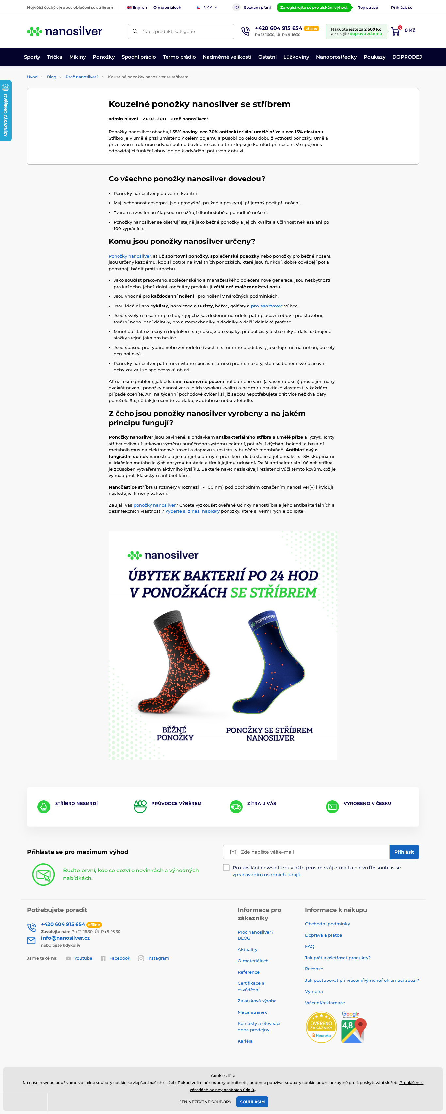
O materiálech (167, 7)
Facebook (119, 958)
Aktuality (247, 949)
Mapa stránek (252, 1012)
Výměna (314, 991)
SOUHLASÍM (252, 1101)
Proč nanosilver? (82, 76)
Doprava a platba (323, 935)
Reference (249, 972)
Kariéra (245, 1040)
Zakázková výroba (258, 1000)
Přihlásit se (401, 7)
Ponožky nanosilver (130, 256)
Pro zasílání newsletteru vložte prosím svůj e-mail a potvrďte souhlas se (317, 871)
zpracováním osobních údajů (266, 875)
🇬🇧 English (137, 7)
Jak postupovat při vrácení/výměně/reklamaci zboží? (362, 980)
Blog (51, 76)
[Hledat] (135, 31)
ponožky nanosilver (155, 505)
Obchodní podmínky (327, 923)
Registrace (368, 7)
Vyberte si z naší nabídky (192, 511)
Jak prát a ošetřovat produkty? (338, 957)
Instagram (158, 958)
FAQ (309, 946)
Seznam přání (257, 7)
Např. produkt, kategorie (168, 31)
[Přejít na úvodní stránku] (64, 31)
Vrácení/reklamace (325, 1002)
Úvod (32, 76)
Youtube (83, 958)
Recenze (314, 968)
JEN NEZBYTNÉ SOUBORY (205, 1101)
